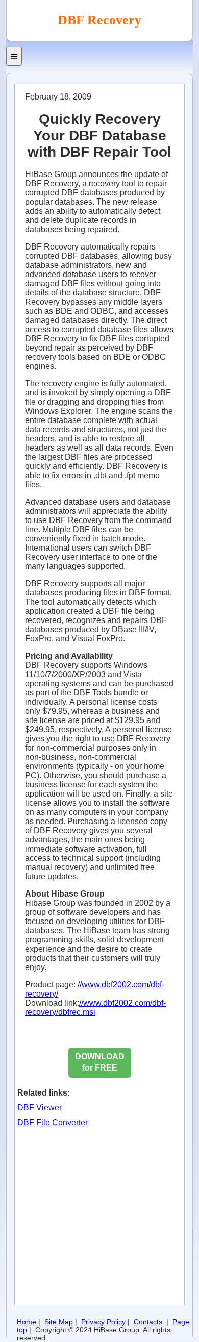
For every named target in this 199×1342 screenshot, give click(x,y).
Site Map (58, 1322)
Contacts (148, 1322)
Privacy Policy (103, 1322)
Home (26, 1322)
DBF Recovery (99, 20)
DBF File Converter (52, 1122)
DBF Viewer (39, 1107)
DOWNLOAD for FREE (100, 1062)
